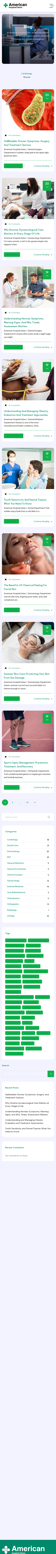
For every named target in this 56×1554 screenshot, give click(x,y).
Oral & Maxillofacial (28, 892)
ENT (28, 857)
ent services (13, 976)
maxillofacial (13, 1007)
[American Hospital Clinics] (15, 5)
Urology (28, 916)
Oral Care (28, 1018)
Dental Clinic (33, 951)
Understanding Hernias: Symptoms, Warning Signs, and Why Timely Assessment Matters (24, 322)
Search (49, 817)
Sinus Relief (12, 1033)
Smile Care (12, 1043)
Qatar (27, 1023)
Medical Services (15, 1012)
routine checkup (14, 1028)
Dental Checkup (14, 951)
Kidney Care (31, 1002)
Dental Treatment (15, 956)
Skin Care (28, 1033)
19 (27, 802)
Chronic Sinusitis (15, 946)
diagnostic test (14, 961)
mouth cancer (34, 1012)
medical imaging (31, 1007)
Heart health (13, 992)
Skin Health (12, 1038)
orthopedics (13, 1023)
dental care (33, 946)
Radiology (28, 910)
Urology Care (33, 1048)
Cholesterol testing (38, 940)
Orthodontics (28, 898)
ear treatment (13, 971)
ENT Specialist (30, 976)
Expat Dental (13, 982)
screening (32, 1028)
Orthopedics (12, 787)
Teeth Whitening (14, 1048)
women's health (14, 1054)
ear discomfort (32, 966)
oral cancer (12, 1018)
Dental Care (11, 521)
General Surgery (13, 166)
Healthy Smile (13, 987)
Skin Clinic (43, 1033)
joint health (42, 997)
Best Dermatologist (16, 940)
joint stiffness (13, 1002)
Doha (29, 961)
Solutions (28, 1043)
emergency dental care (35, 971)
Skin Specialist (30, 1038)
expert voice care (32, 982)
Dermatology (12, 610)
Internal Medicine (14, 436)
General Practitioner (28, 869)
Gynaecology (12, 255)
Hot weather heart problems (19, 997)
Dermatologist (35, 956)
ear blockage (13, 966)
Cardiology (26, 73)
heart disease (31, 987)
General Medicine (28, 863)
